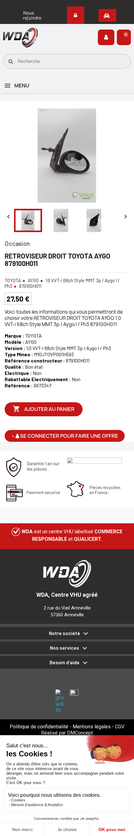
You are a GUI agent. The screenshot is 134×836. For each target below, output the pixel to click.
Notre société (64, 633)
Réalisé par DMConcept (67, 733)
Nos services (64, 647)
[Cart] (124, 37)
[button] (33, 15)
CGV (119, 727)
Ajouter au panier (43, 409)
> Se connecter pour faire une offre (64, 435)
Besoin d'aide (64, 662)
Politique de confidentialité (39, 727)
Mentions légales (92, 727)
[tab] (67, 634)
